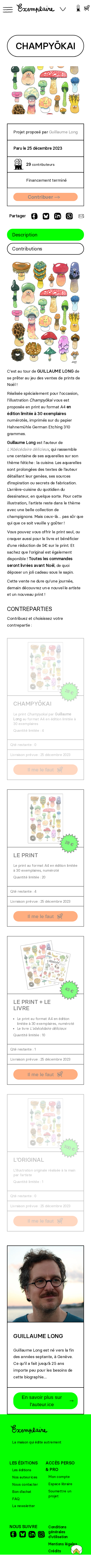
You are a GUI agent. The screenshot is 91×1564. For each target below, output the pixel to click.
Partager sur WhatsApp (68, 216)
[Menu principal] (7, 9)
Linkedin (31, 1534)
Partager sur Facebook (33, 216)
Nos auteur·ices (24, 1477)
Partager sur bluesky (45, 216)
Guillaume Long (63, 132)
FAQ (16, 1498)
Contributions (27, 249)
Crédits (54, 1551)
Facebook (12, 1534)
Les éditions (21, 1469)
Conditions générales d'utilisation (58, 1532)
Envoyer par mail (80, 216)
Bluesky (22, 1534)
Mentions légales (62, 1544)
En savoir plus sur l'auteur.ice (42, 1400)
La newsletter (23, 1505)
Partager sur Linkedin (57, 216)
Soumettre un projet (59, 1493)
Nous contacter (25, 1484)
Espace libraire (60, 1483)
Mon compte (59, 1476)
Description (24, 235)
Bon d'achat (21, 1491)
